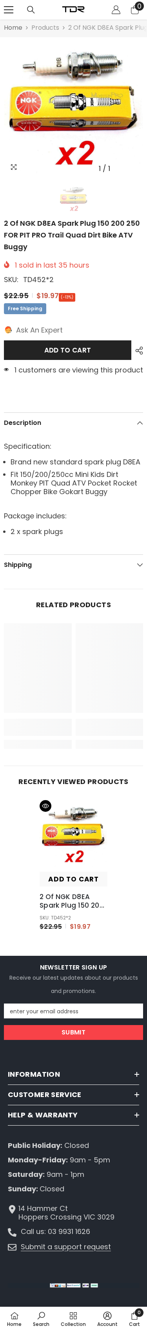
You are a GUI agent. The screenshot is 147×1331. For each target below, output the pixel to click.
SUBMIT (73, 1032)
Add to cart (67, 350)
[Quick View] (45, 806)
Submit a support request (66, 1247)
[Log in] (116, 9)
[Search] (31, 9)
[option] (73, 106)
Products (45, 27)
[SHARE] (137, 350)
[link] (38, 727)
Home (13, 27)
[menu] (8, 9)
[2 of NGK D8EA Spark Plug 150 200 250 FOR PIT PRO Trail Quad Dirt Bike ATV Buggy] (73, 834)
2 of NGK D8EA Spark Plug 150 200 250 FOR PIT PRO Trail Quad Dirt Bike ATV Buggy (72, 901)
